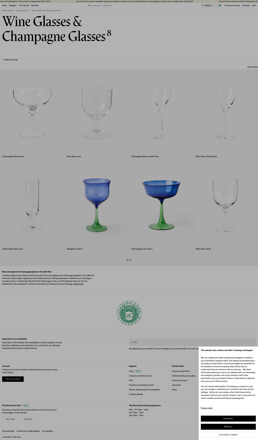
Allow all (228, 419)
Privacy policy (207, 408)
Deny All (228, 427)
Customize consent (228, 435)
